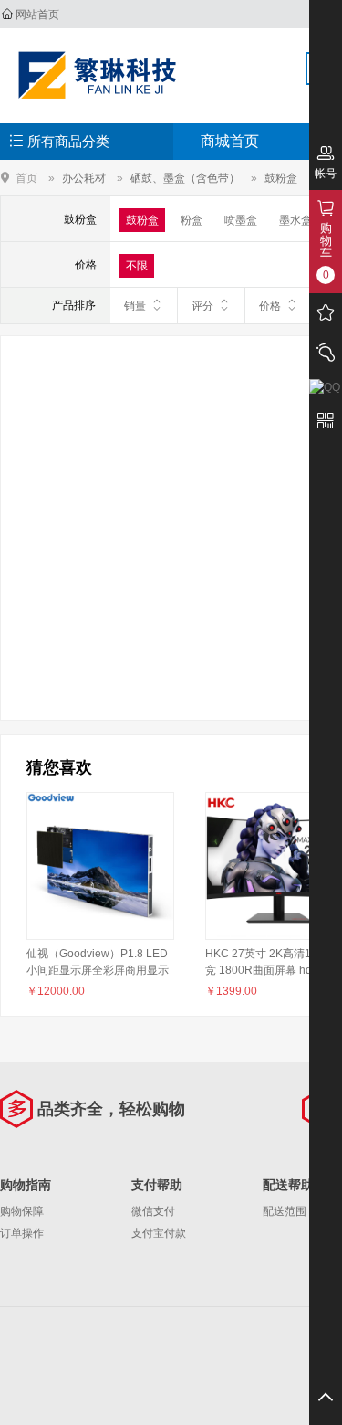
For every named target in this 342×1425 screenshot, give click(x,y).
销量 (135, 306)
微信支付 (153, 1211)
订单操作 (22, 1233)
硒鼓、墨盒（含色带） (185, 178)
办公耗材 (84, 178)
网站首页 (37, 14)
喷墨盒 (240, 220)
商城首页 (230, 141)
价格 (270, 306)
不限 (137, 265)
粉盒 (191, 220)
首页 (26, 178)
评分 (202, 306)
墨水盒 (295, 220)
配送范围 (284, 1211)
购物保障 (22, 1211)
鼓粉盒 (280, 178)
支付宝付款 (158, 1233)
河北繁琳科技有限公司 (97, 75)
